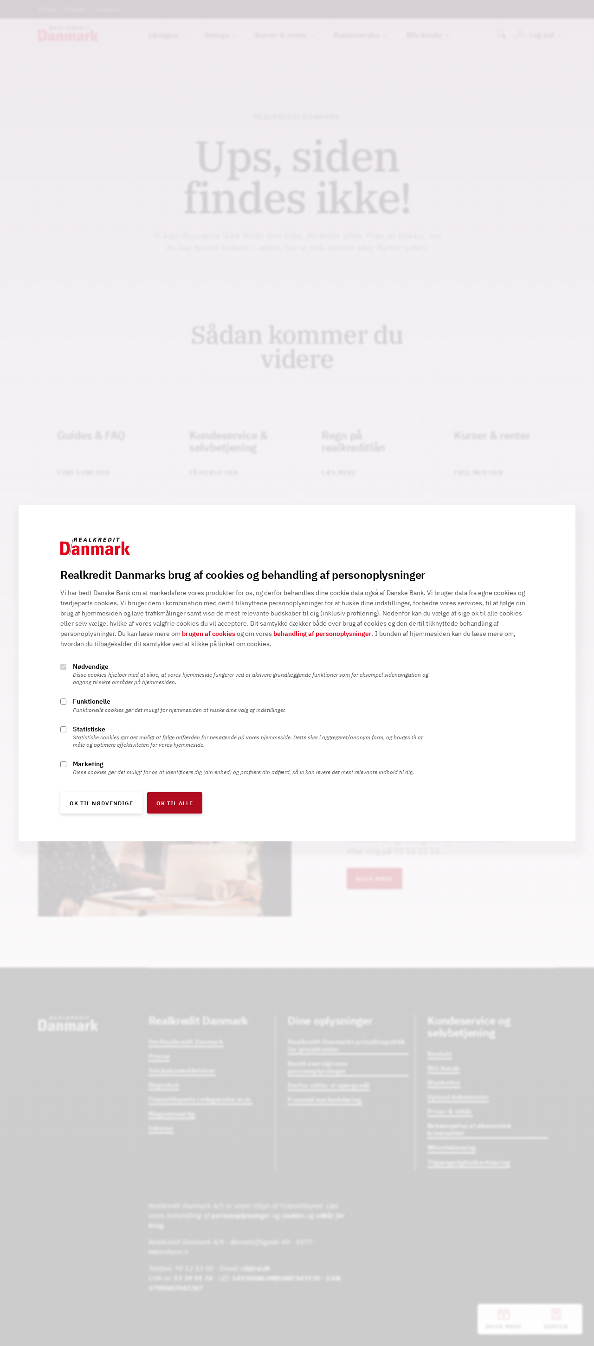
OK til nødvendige (101, 803)
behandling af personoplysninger (322, 634)
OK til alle (174, 803)
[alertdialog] (297, 673)
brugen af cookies (208, 634)
